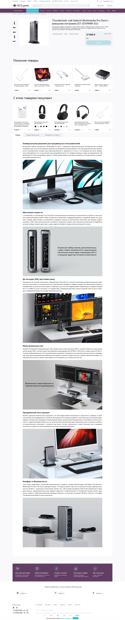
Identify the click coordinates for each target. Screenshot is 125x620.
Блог (108, 10)
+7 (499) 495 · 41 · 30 (107, 1)
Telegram (98, 592)
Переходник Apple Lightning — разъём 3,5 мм (62, 85)
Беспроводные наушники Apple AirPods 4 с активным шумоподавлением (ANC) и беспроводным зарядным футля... (22, 124)
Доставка (22, 1)
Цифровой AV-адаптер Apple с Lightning (82, 85)
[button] (14, 45)
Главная (14, 13)
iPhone (49, 10)
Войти (110, 5)
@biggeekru (24, 593)
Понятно (75, 618)
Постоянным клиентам (44, 1)
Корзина (102, 5)
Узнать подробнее (66, 618)
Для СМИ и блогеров (57, 1)
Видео (114, 10)
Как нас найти (74, 1)
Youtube (22, 592)
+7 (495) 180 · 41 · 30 (20, 610)
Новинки (42, 10)
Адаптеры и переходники (40, 13)
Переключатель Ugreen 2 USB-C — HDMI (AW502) (102, 85)
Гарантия (29, 1)
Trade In (35, 1)
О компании (15, 1)
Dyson (84, 10)
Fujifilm (89, 10)
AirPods (62, 10)
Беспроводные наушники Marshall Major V (41, 122)
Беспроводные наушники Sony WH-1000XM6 (61, 122)
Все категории (18, 10)
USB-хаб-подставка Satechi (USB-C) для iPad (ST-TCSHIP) (42, 85)
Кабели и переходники (29, 13)
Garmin (94, 10)
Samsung (68, 10)
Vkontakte (60, 592)
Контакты (66, 1)
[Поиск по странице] (88, 5)
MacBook (55, 10)
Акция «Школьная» (32, 10)
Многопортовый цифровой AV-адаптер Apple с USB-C (21, 85)
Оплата (55, 604)
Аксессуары (76, 10)
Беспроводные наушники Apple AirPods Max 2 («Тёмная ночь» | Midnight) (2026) (82, 123)
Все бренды (101, 10)
